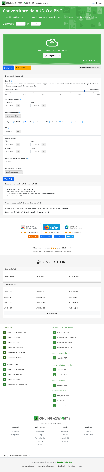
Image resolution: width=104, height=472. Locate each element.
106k (47, 237)
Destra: (32, 148)
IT (79, 466)
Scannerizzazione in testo (65, 406)
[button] (41, 3)
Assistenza (40, 431)
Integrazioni (15, 435)
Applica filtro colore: (12, 113)
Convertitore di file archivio (16, 332)
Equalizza (55, 122)
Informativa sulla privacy (45, 466)
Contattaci (71, 466)
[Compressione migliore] (12, 89)
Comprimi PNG (61, 375)
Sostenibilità (65, 438)
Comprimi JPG (61, 370)
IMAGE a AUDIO (9, 276)
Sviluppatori (88, 435)
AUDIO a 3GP (8, 292)
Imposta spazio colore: (13, 169)
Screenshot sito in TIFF (64, 348)
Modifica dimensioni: (12, 99)
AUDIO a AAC (73, 292)
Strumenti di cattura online (62, 327)
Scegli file (52, 55)
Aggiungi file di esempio (90, 67)
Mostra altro (52, 313)
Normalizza (66, 122)
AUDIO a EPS (8, 303)
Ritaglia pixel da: (10, 138)
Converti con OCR (59, 391)
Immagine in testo (62, 396)
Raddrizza (78, 122)
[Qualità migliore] (94, 89)
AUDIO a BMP (73, 297)
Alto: (6, 141)
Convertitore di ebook (14, 358)
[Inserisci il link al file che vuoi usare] (87, 61)
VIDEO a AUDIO (74, 276)
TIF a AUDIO (40, 276)
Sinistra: (8, 148)
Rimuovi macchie (42, 122)
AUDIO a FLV (73, 303)
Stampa (40, 441)
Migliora (9, 122)
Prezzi (88, 431)
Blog (40, 435)
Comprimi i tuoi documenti (62, 353)
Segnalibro (34, 237)
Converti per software (14, 374)
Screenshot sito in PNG (64, 342)
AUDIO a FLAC (41, 303)
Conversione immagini (19, 455)
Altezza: (33, 102)
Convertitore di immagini (15, 369)
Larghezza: (8, 102)
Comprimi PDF (61, 358)
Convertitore (8, 327)
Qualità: (8, 81)
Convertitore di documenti (16, 353)
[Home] (4, 455)
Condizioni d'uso (28, 466)
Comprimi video (58, 380)
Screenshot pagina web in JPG (66, 337)
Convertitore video (13, 379)
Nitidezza (19, 122)
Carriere (65, 435)
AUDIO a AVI (40, 297)
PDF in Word (60, 401)
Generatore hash (12, 364)
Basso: (32, 141)
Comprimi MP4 (61, 385)
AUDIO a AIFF (8, 297)
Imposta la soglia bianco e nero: (16, 158)
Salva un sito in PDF (63, 332)
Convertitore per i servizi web (17, 385)
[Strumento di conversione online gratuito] (17, 3)
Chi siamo (64, 431)
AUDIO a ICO (40, 308)
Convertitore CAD (13, 342)
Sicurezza (65, 441)
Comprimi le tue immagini (62, 365)
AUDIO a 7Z (40, 292)
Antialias (29, 122)
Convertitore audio (13, 337)
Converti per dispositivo (15, 348)
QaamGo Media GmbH (65, 462)
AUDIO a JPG (73, 308)
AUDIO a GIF (8, 308)
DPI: (6, 128)
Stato (40, 445)
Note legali (61, 466)
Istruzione (15, 431)
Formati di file (40, 438)
